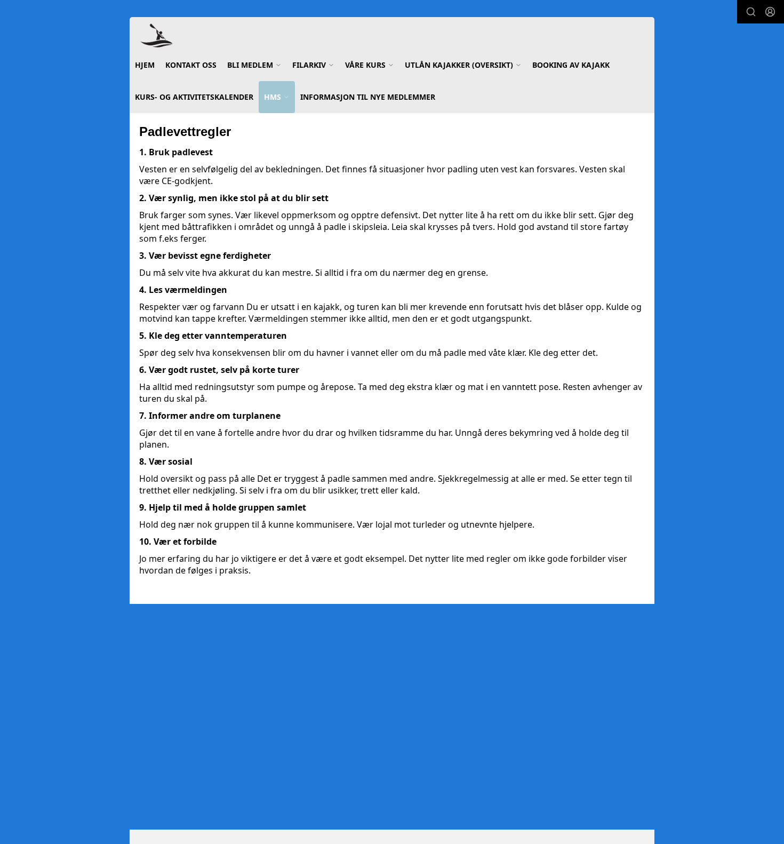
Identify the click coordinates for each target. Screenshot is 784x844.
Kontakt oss (191, 65)
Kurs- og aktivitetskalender (194, 97)
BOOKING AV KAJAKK (571, 65)
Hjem (145, 65)
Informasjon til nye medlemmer (367, 97)
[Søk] (751, 11)
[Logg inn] (770, 11)
